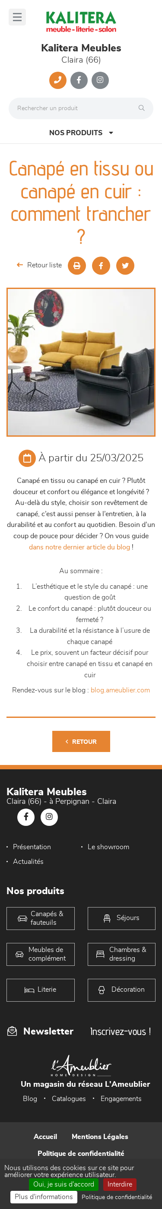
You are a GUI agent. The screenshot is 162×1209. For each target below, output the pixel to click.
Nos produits (75, 133)
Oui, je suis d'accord (63, 1184)
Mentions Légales (100, 1136)
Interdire (120, 1184)
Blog (30, 1098)
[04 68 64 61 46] (58, 80)
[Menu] (17, 17)
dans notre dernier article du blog (79, 547)
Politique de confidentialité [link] (117, 1197)
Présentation (32, 847)
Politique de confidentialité (81, 1153)
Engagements (121, 1098)
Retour (84, 742)
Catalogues (69, 1098)
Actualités (28, 861)
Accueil (45, 1136)
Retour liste (44, 265)
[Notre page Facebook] (79, 80)
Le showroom (108, 847)
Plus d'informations (44, 1196)
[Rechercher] (143, 108)
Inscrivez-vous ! (120, 1031)
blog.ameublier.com (120, 690)
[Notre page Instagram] (100, 80)
